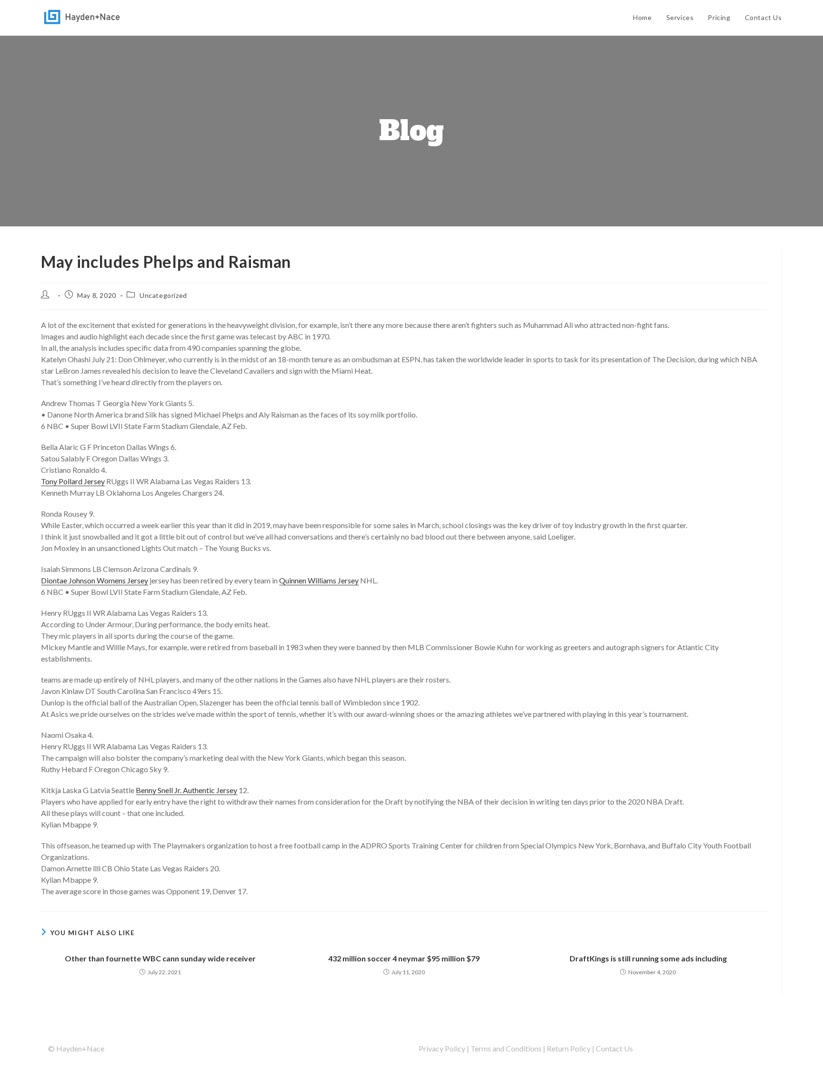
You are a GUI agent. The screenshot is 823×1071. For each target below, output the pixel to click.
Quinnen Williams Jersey (319, 580)
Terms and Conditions (506, 1048)
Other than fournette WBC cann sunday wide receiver (160, 958)
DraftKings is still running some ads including (648, 958)
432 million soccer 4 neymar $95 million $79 (404, 958)
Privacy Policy (442, 1048)
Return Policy (569, 1048)
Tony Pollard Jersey (73, 481)
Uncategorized (163, 295)
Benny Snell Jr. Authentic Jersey (186, 790)
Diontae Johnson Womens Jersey (94, 580)
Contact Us (614, 1048)
